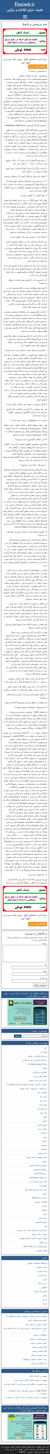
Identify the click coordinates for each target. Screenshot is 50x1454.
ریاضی (44, 1296)
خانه (45, 1048)
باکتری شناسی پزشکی (38, 1343)
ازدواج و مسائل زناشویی (38, 1165)
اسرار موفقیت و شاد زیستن (36, 1157)
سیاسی (44, 1206)
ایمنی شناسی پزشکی (39, 1355)
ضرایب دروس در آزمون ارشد (36, 1324)
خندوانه (44, 1141)
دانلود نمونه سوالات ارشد (37, 1320)
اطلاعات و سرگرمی (39, 1072)
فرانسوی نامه (42, 1109)
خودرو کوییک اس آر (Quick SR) (35, 1246)
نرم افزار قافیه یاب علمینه (37, 1056)
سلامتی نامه (42, 1129)
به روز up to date (40, 1173)
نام (45, 965)
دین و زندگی (42, 1283)
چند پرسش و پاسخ (34, 24)
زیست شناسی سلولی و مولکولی (35, 1359)
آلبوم (45, 1117)
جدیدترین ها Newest (39, 1198)
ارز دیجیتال (43, 1242)
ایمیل (44, 971)
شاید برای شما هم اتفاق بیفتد (36, 1190)
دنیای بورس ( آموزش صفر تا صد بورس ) (32, 1230)
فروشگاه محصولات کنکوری (37, 1263)
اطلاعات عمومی (41, 1202)
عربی (45, 1279)
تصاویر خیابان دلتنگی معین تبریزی (27, 1380)
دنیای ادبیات (42, 1218)
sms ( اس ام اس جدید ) (38, 1182)
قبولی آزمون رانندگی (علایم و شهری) (33, 1238)
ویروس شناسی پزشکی (38, 1339)
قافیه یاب (43, 1052)
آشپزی (44, 1121)
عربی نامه (43, 1101)
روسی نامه (43, 1105)
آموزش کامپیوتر (41, 1222)
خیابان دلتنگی (34, 1376)
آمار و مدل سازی (41, 1291)
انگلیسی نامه (42, 1092)
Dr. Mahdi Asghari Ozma (37, 1064)
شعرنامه (44, 1145)
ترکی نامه (43, 1097)
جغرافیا (44, 1210)
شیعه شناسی (42, 1125)
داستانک (44, 1133)
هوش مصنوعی (41, 1250)
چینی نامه (43, 1113)
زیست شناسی (41, 1267)
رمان (45, 1137)
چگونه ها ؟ (43, 1186)
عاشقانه (44, 1149)
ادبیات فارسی (42, 1271)
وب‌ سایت (43, 978)
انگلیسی (44, 1287)
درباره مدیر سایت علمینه (38, 1080)
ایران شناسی (42, 1153)
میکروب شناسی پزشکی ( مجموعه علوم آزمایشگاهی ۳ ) (26, 1084)
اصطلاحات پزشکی (40, 1335)
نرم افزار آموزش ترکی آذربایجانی (34, 1060)
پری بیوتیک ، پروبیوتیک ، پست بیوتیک (33, 1088)
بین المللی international (38, 1178)
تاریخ (45, 1214)
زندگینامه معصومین (40, 1169)
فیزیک (45, 1304)
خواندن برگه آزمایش (39, 1234)
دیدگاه (44, 944)
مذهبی (44, 1161)
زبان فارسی (42, 1275)
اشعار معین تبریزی (40, 1076)
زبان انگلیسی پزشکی (39, 1363)
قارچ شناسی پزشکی (39, 1351)
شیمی (44, 1299)
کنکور (45, 1068)
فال (45, 1226)
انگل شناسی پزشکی (39, 1347)
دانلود (45, 1194)
